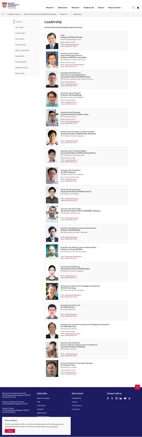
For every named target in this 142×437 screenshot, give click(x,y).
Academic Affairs (20, 33)
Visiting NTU (76, 398)
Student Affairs (19, 56)
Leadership (77, 14)
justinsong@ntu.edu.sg (72, 121)
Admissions (62, 7)
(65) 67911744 (10, 397)
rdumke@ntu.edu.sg (71, 84)
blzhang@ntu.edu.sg (71, 237)
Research (75, 7)
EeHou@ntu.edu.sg (71, 314)
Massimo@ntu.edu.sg (72, 218)
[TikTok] (129, 398)
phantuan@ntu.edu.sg (72, 44)
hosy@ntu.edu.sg (70, 372)
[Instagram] (116, 398)
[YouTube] (125, 398)
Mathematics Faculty (21, 67)
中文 (38, 402)
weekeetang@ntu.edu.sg (72, 333)
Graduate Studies (20, 45)
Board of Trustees (43, 398)
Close (10, 431)
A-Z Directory (77, 405)
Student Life (89, 7)
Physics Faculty (20, 73)
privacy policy (53, 426)
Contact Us (76, 409)
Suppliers (40, 409)
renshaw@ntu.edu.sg (71, 141)
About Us (50, 7)
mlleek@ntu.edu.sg (71, 179)
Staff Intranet (42, 413)
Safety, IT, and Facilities (22, 50)
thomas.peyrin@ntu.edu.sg (73, 256)
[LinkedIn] (121, 398)
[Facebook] (108, 398)
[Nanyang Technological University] (24, 5)
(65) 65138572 (10, 412)
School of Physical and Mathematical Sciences (40, 14)
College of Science (13, 14)
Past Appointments (21, 62)
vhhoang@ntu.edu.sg (71, 198)
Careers (74, 402)
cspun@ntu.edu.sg (71, 160)
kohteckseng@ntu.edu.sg (73, 295)
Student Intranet (43, 416)
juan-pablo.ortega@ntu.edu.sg (74, 64)
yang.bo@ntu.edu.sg (71, 354)
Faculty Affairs (19, 39)
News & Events (114, 7)
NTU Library (41, 405)
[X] (112, 398)
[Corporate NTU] (3, 14)
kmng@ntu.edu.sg (70, 102)
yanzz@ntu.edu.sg (70, 276)
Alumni (101, 7)
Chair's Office (19, 27)
